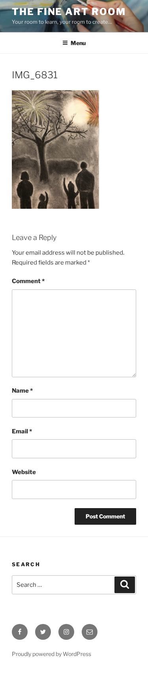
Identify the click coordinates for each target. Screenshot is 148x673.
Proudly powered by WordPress (51, 653)
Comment (28, 281)
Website (24, 472)
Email (22, 431)
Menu (78, 43)
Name (22, 390)
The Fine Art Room (69, 11)
